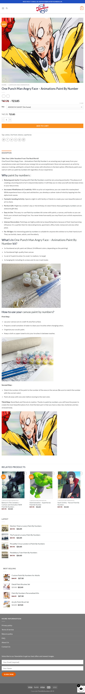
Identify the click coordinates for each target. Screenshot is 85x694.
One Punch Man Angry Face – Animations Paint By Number (24, 161)
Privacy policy (7, 625)
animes (7, 135)
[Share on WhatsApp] (4, 140)
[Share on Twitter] (12, 140)
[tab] (7, 153)
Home (4, 85)
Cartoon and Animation (19, 85)
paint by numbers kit (22, 170)
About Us (5, 642)
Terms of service (8, 629)
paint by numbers (19, 175)
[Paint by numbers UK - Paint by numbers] (42, 8)
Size (3, 107)
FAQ (3, 638)
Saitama (20, 135)
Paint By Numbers (37, 180)
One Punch (13, 135)
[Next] (83, 492)
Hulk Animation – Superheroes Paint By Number (40, 504)
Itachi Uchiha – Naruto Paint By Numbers (68, 504)
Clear (81, 103)
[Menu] (3, 8)
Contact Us (6, 647)
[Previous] (1, 492)
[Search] (7, 8)
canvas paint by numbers (37, 312)
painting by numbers (69, 206)
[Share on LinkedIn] (23, 140)
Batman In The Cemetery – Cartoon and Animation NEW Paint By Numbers (12, 505)
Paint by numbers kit (34, 212)
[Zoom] (4, 80)
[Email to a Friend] (15, 140)
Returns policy (7, 634)
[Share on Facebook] (8, 140)
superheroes (28, 135)
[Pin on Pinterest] (19, 140)
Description (7, 153)
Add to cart (42, 126)
